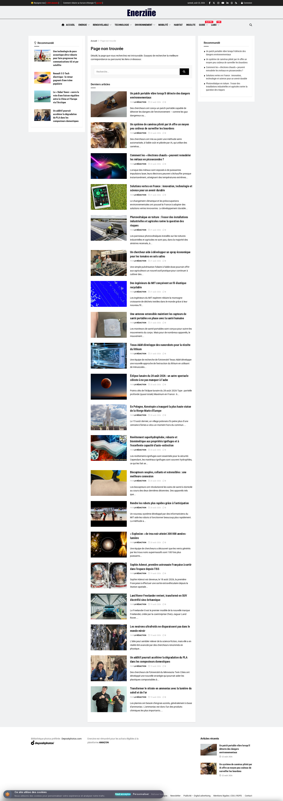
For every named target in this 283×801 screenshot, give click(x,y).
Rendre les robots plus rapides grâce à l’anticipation (159, 503)
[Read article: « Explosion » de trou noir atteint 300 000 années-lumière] (109, 544)
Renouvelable (101, 24)
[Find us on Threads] (232, 3)
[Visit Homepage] (141, 12)
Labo (215, 24)
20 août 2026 (155, 385)
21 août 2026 (155, 195)
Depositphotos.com (72, 738)
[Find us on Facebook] (209, 3)
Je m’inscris (235, 791)
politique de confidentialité (138, 797)
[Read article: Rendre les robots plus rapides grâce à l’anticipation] (109, 514)
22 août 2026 (155, 102)
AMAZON (104, 742)
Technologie (122, 24)
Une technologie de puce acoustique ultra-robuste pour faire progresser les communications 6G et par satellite (65, 58)
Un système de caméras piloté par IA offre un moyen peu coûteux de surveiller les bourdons (235, 768)
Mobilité (163, 24)
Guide (203, 24)
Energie (82, 24)
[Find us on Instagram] (218, 3)
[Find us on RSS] (236, 3)
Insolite (190, 24)
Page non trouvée (108, 41)
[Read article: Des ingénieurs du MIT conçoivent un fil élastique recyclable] (109, 294)
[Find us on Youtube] (223, 3)
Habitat (178, 24)
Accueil (70, 24)
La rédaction (140, 102)
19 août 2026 (155, 573)
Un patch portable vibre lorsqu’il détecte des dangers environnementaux (234, 749)
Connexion (247, 3)
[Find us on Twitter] (214, 3)
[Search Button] (250, 25)
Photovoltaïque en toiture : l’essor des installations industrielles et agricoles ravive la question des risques (159, 221)
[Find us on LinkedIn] (227, 3)
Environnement (143, 24)
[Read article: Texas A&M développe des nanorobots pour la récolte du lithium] (109, 356)
